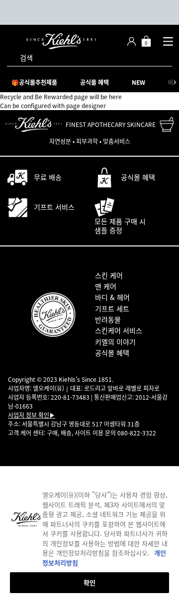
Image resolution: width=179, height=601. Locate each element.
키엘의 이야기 (115, 342)
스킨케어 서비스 (118, 330)
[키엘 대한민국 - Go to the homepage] (61, 41)
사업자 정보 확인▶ (31, 415)
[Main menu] (168, 41)
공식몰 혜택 (94, 82)
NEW (138, 82)
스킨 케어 (109, 275)
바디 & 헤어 (112, 297)
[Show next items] (175, 82)
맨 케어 (105, 286)
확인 (89, 582)
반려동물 (108, 319)
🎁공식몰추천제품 (34, 82)
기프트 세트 (112, 308)
